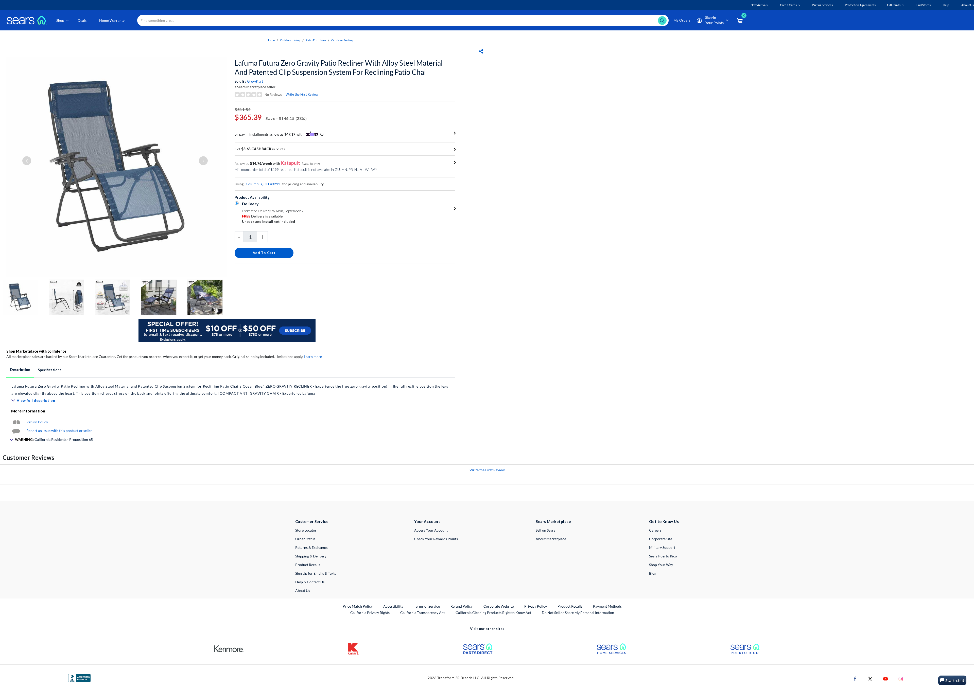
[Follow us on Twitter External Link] (870, 678)
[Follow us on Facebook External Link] (855, 678)
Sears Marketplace (553, 521)
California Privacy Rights (370, 612)
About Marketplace (551, 539)
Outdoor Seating (342, 40)
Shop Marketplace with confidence (36, 351)
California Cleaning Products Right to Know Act (493, 612)
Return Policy (37, 422)
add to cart (264, 252)
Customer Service (311, 521)
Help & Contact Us (309, 582)
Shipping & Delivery (310, 556)
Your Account (427, 521)
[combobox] (403, 20)
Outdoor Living (290, 40)
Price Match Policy (358, 606)
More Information (28, 410)
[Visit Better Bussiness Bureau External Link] (79, 678)
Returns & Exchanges (311, 547)
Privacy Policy (535, 606)
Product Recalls (307, 565)
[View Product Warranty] (16, 422)
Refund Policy (461, 606)
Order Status (305, 539)
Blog (652, 573)
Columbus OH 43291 (263, 184)
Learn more (313, 356)
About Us (302, 590)
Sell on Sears (545, 530)
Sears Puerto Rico (663, 556)
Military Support (662, 547)
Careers (655, 530)
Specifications (49, 370)
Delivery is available (262, 216)
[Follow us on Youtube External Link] (885, 678)
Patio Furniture (316, 40)
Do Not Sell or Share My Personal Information (578, 612)
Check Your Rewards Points (436, 539)
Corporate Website (498, 606)
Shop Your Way (661, 565)
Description (20, 369)
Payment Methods (607, 606)
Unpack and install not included (268, 221)
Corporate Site (660, 539)
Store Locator (306, 530)
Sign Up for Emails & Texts (315, 573)
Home (271, 40)
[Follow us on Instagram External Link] (901, 678)
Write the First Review (302, 94)
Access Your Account (431, 530)
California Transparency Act (422, 612)
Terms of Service (427, 606)
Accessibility (393, 606)
